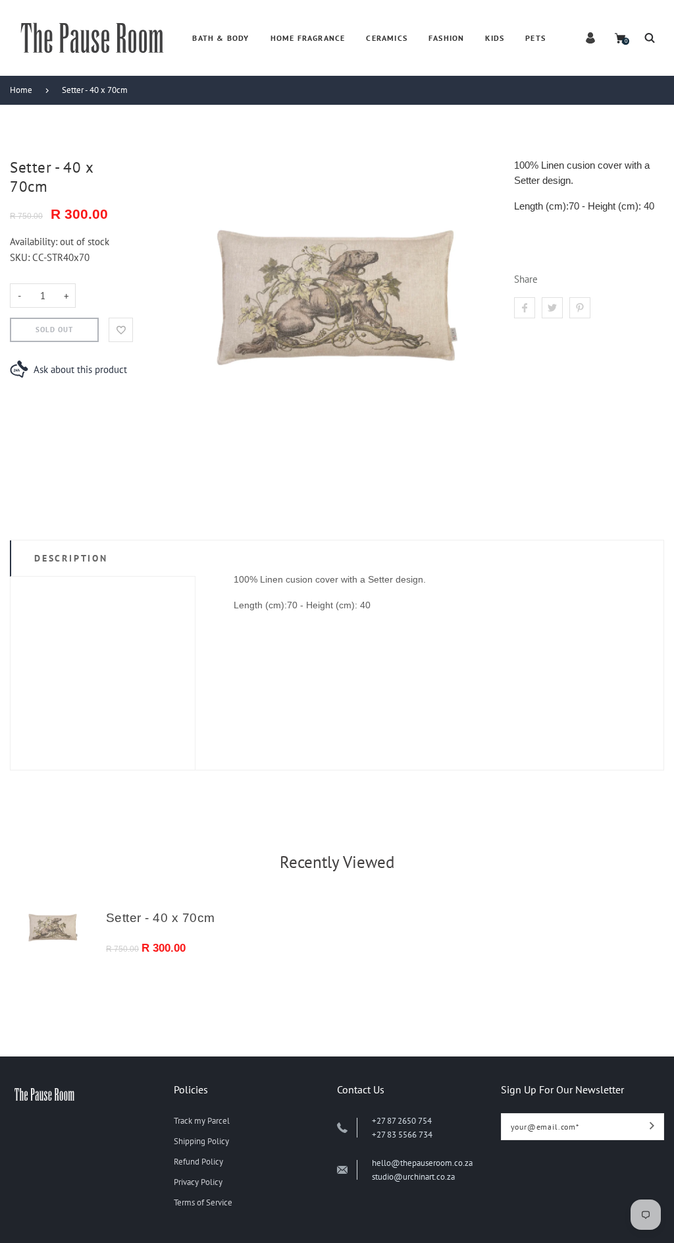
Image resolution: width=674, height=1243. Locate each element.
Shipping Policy (201, 1141)
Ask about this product (80, 369)
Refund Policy (198, 1161)
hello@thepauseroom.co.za (422, 1163)
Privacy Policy (198, 1182)
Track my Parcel (202, 1120)
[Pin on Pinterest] (579, 307)
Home (21, 90)
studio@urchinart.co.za (413, 1176)
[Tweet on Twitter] (552, 307)
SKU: (21, 257)
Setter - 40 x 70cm (95, 90)
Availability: (35, 241)
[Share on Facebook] (524, 307)
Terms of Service (203, 1202)
